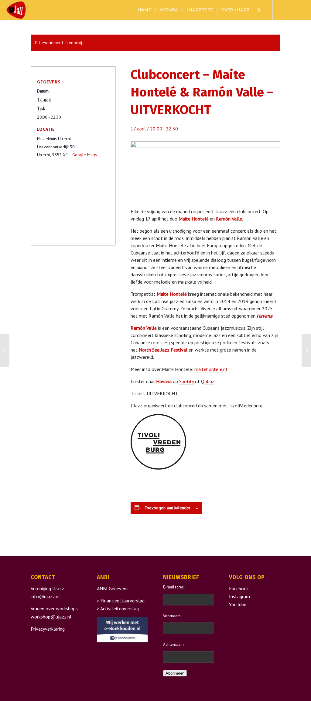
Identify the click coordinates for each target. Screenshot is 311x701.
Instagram (239, 596)
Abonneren (175, 673)
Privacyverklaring (48, 629)
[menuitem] (144, 10)
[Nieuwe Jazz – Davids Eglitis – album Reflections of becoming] (306, 350)
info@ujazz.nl (45, 596)
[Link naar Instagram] (291, 9)
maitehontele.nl (210, 369)
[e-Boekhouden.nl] (122, 641)
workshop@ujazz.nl (51, 617)
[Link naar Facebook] (282, 9)
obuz (209, 381)
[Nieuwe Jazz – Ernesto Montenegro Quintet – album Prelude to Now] (4, 350)
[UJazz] (16, 10)
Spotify (186, 381)
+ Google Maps (83, 154)
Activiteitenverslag (119, 608)
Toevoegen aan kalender (167, 508)
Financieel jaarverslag (123, 601)
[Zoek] (259, 10)
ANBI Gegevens (112, 588)
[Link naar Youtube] (300, 9)
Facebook (239, 588)
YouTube (237, 605)
